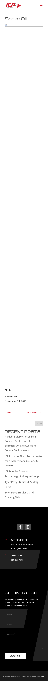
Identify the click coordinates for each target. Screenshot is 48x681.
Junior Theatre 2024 (35, 413)
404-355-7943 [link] (17, 560)
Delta (8, 413)
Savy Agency (41, 676)
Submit (15, 656)
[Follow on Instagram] (27, 527)
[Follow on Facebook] (20, 527)
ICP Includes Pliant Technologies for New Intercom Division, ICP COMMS (23, 460)
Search (39, 424)
